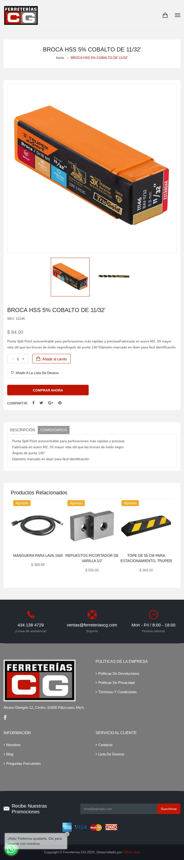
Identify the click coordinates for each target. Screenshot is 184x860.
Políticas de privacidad (116, 683)
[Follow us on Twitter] (41, 403)
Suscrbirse (169, 809)
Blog (9, 754)
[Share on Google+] (50, 403)
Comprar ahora (48, 390)
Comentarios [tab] (53, 430)
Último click (131, 852)
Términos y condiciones (117, 692)
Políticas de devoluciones (118, 673)
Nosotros (13, 745)
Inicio (60, 58)
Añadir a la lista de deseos (37, 373)
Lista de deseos (111, 754)
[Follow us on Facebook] (33, 403)
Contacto (105, 745)
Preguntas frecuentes (23, 763)
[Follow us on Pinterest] (59, 403)
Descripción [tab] (22, 430)
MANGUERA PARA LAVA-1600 (38, 555)
